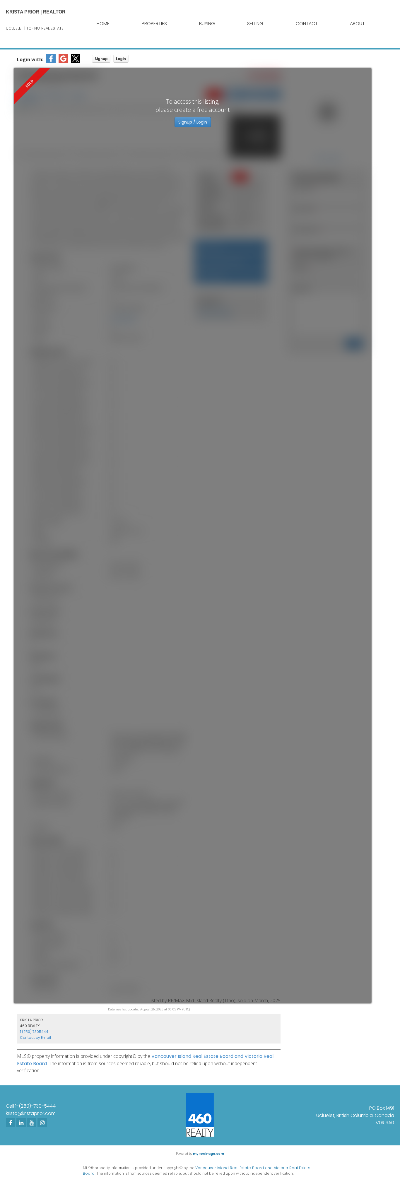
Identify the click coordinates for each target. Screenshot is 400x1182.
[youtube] (31, 1122)
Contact (307, 23)
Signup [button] (101, 58)
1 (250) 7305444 (34, 1031)
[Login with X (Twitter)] (75, 61)
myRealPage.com (208, 1153)
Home (103, 23)
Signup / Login (192, 122)
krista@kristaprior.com (31, 1113)
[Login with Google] (63, 61)
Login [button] (121, 58)
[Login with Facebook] (51, 61)
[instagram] (42, 1122)
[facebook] (10, 1122)
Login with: (30, 59)
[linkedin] (21, 1122)
